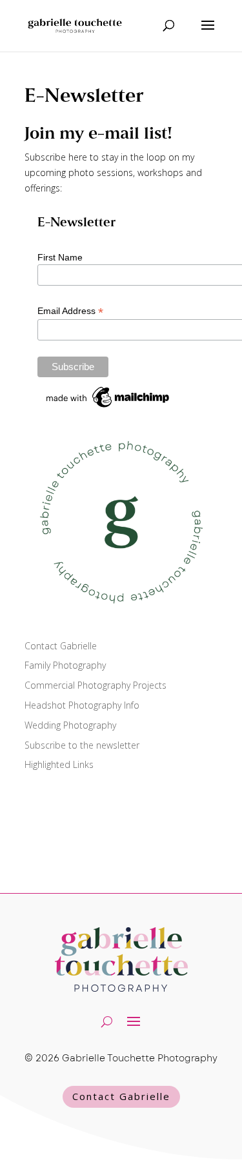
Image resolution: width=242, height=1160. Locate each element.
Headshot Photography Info (82, 705)
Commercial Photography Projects (95, 685)
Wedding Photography (70, 725)
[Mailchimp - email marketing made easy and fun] (108, 407)
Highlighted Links (59, 764)
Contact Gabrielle (61, 646)
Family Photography (65, 665)
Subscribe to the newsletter (82, 745)
